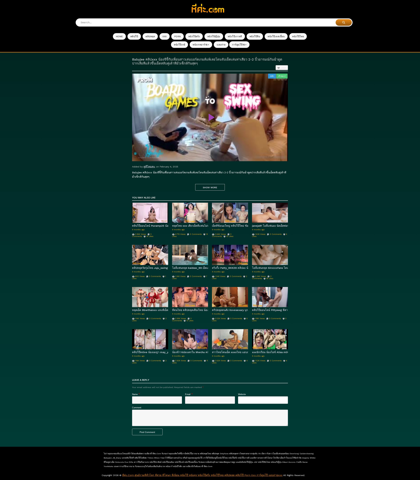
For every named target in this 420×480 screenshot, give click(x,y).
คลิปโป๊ (134, 36)
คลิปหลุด (150, 36)
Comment (136, 407)
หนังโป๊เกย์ (179, 44)
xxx (164, 36)
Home (119, 36)
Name (135, 394)
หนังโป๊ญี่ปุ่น (213, 36)
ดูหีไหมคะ (149, 166)
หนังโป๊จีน (255, 36)
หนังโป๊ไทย (298, 36)
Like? (283, 68)
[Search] (344, 22)
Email (187, 394)
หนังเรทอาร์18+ (201, 44)
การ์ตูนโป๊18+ (239, 44)
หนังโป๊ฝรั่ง (194, 36)
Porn (177, 36)
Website (242, 394)
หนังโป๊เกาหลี (235, 36)
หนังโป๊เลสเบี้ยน (276, 36)
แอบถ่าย (221, 44)
